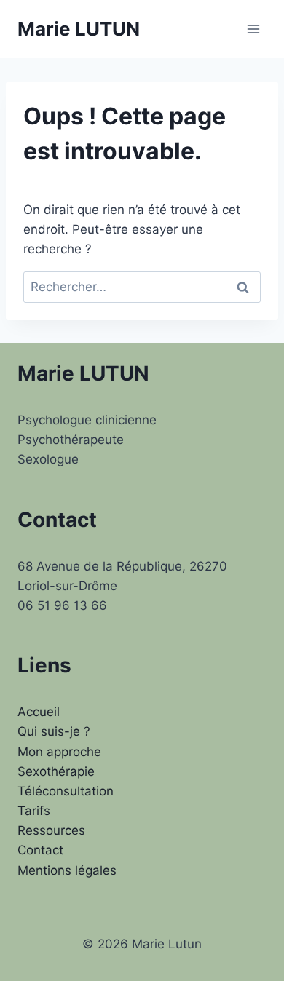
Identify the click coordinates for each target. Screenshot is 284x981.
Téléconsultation (65, 791)
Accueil (38, 711)
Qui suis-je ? (53, 731)
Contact (40, 850)
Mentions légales (67, 870)
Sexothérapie (56, 771)
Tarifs (33, 810)
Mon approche (59, 751)
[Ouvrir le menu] (253, 28)
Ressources (51, 830)
